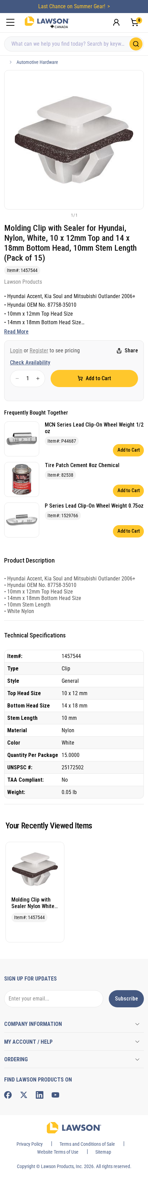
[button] (62, 215)
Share (131, 350)
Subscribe (126, 998)
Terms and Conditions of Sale (87, 1144)
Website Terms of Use (57, 1152)
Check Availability (30, 362)
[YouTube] (55, 1095)
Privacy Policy (30, 1144)
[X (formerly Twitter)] (24, 1095)
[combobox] (74, 44)
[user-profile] (116, 22)
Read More (16, 331)
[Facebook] (8, 1095)
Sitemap (103, 1152)
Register (39, 350)
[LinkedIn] (39, 1095)
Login (16, 350)
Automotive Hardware (37, 62)
